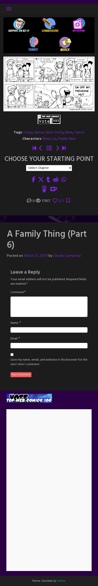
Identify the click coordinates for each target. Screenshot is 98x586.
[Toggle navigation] (9, 8)
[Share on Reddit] (56, 180)
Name (14, 323)
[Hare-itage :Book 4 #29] (64, 148)
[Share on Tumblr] (48, 180)
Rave (68, 132)
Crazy (27, 132)
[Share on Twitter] (41, 180)
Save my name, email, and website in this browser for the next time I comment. (49, 362)
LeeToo (61, 581)
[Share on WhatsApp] (63, 180)
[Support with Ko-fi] (53, 189)
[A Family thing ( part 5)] (41, 148)
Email (14, 339)
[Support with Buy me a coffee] (44, 189)
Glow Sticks (54, 132)
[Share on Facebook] (33, 180)
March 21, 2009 (36, 256)
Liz (54, 139)
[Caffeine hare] (34, 148)
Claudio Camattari (67, 256)
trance (79, 132)
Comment (17, 292)
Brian (46, 139)
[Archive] (49, 148)
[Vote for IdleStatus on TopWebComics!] (49, 119)
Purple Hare (67, 139)
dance (38, 132)
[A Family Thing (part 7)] (57, 148)
